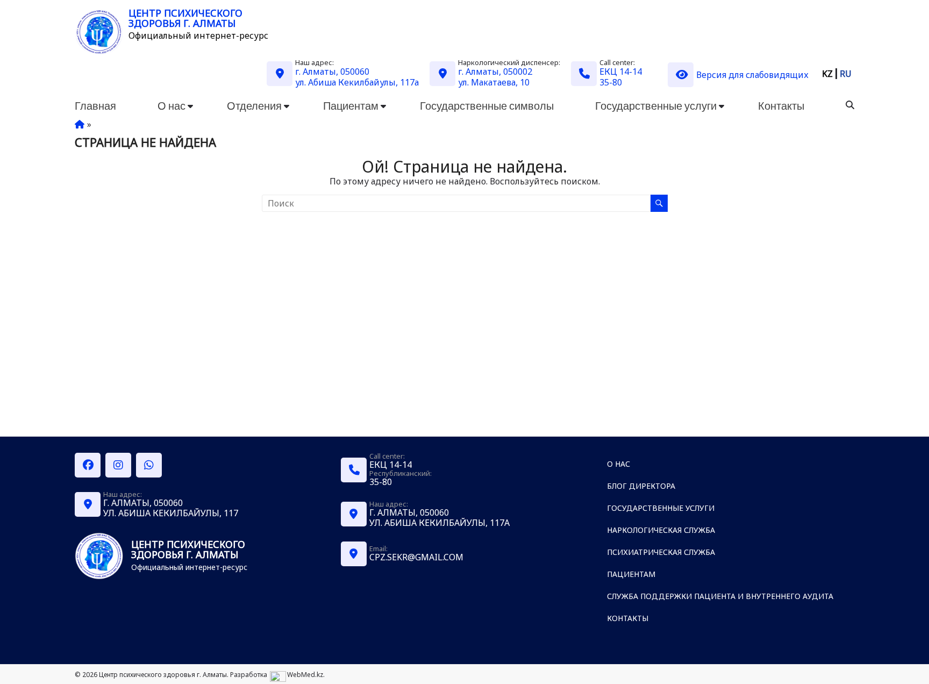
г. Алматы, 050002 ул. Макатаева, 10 (495, 77)
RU (846, 74)
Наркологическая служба (661, 530)
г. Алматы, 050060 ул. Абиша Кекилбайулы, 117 (170, 508)
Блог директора (641, 486)
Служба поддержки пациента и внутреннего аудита (720, 596)
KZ (827, 74)
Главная (95, 105)
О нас (171, 105)
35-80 (610, 82)
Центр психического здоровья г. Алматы (185, 18)
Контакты (781, 105)
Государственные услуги (656, 105)
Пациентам (350, 105)
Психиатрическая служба (661, 552)
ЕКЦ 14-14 (620, 71)
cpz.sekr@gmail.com (416, 557)
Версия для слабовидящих (752, 75)
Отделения (254, 105)
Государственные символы (487, 105)
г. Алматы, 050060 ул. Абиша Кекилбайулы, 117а (357, 77)
